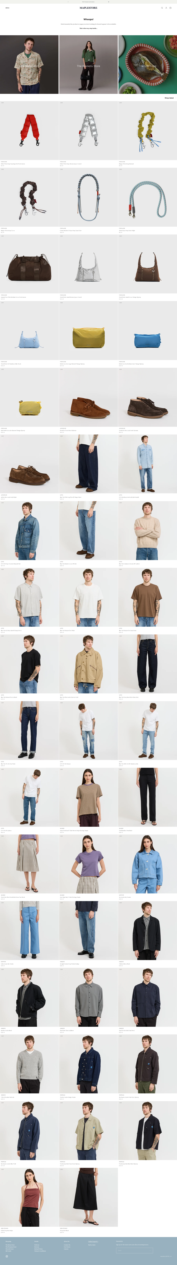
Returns (36, 1247)
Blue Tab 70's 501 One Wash (8, 764)
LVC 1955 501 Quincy (6, 830)
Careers (66, 1249)
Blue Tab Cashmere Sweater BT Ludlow (129, 564)
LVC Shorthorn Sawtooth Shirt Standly (129, 497)
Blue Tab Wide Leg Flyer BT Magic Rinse (70, 497)
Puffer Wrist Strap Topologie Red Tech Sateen (13, 164)
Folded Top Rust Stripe (7, 1230)
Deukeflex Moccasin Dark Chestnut (128, 430)
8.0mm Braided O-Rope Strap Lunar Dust (70, 230)
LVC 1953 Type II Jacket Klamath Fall (10, 564)
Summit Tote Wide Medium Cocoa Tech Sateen (13, 297)
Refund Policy (38, 1249)
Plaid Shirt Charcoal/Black (67, 1030)
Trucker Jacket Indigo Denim (68, 1097)
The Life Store (10, 1249)
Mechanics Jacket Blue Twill (8, 1164)
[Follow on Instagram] (7, 1256)
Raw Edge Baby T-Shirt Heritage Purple (70, 897)
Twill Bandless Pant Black (125, 830)
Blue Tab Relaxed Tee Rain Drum (127, 630)
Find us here (91, 1245)
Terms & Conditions (40, 1251)
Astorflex (63, 428)
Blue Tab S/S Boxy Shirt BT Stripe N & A (11, 630)
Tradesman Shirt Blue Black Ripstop (128, 1164)
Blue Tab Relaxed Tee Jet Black (9, 697)
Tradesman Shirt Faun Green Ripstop (70, 1164)
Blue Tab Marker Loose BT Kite (68, 564)
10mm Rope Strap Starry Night (127, 230)
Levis (61, 495)
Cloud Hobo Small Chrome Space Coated (71, 297)
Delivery (36, 1245)
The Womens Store (11, 1247)
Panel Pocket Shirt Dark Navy (127, 1030)
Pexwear (62, 1095)
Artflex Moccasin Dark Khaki (9, 497)
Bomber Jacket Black (6, 1030)
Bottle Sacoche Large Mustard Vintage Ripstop (72, 364)
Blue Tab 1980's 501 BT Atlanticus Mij (128, 764)
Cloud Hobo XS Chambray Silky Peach (11, 364)
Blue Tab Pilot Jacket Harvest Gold (69, 697)
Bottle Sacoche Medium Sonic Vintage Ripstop (131, 364)
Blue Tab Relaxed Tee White (67, 630)
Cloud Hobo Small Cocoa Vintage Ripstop (130, 297)
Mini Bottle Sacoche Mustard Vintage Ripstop (13, 430)
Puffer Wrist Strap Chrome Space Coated (70, 164)
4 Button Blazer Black (124, 964)
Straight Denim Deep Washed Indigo (69, 964)
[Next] (108, 1)
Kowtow (121, 895)
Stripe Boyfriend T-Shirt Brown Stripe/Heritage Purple (74, 830)
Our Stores (67, 1247)
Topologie (4, 161)
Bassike (62, 828)
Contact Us (67, 1245)
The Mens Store (10, 1245)
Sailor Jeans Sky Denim (7, 964)
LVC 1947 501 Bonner (65, 764)
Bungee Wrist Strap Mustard (126, 164)
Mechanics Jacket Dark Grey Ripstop (129, 1097)
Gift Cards (8, 1251)
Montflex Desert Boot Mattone (68, 430)
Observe (62, 961)
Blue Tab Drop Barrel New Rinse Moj (128, 697)
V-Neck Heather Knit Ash (7, 1097)
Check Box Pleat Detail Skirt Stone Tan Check (13, 897)
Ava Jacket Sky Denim (125, 897)
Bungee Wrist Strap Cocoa (8, 230)
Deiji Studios (4, 1228)
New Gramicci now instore (88, 2)
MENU (7, 8)
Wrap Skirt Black (64, 1230)
